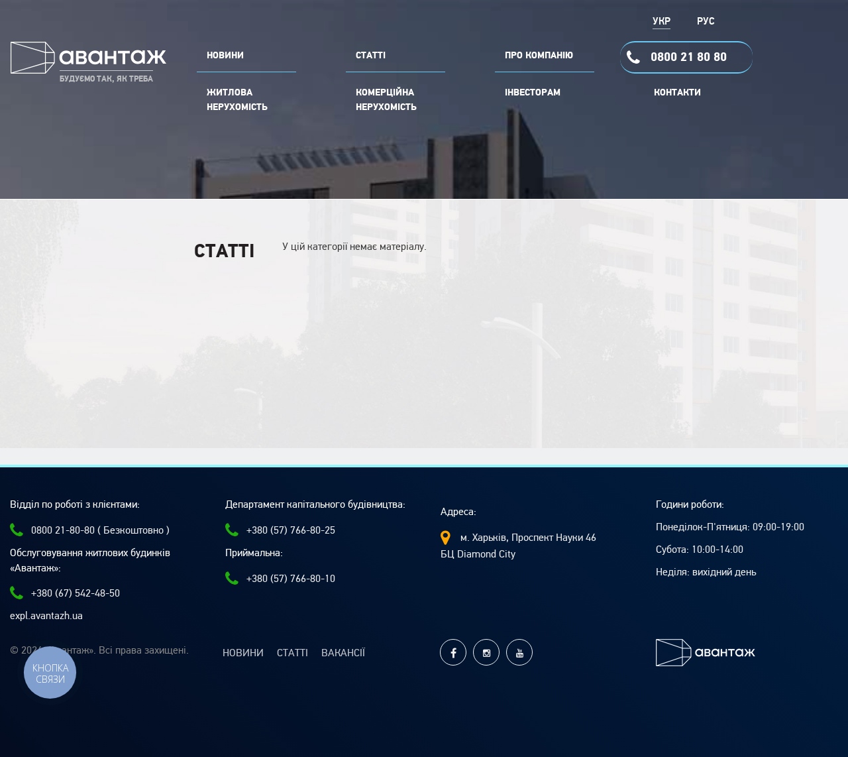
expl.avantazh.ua (46, 615)
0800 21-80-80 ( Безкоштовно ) (100, 530)
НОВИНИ (225, 56)
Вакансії (343, 653)
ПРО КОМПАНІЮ (539, 56)
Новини (243, 653)
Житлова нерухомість (237, 100)
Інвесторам (532, 93)
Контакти (677, 93)
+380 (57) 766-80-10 (290, 578)
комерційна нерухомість (386, 100)
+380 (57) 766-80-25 (290, 530)
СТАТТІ (371, 56)
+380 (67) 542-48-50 (75, 593)
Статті (292, 653)
